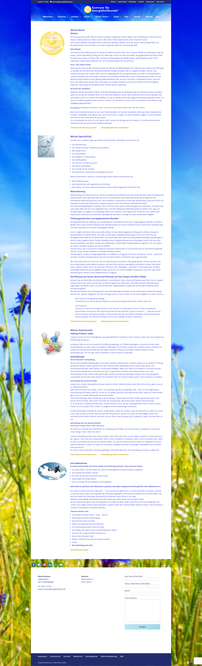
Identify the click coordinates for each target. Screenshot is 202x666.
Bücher (113, 2)
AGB (121, 656)
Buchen (87, 17)
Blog (157, 17)
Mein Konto (160, 2)
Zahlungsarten (91, 656)
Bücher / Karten (101, 17)
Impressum (42, 656)
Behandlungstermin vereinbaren (115, 127)
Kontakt (141, 2)
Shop (126, 17)
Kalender (149, 17)
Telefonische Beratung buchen (83, 127)
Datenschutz (150, 2)
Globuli (116, 17)
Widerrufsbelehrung (109, 656)
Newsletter (132, 2)
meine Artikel (122, 2)
